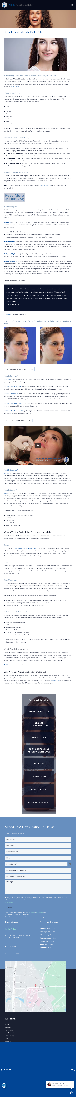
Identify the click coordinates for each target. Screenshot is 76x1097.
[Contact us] (72, 1069)
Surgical (8, 1027)
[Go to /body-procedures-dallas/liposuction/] (39, 776)
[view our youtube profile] (10, 1069)
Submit (10, 907)
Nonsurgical (9, 1030)
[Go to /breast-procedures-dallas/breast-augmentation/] (39, 724)
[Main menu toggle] (72, 5)
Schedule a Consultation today (18, 420)
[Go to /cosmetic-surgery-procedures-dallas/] (39, 802)
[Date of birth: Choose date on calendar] (70, 864)
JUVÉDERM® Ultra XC (11, 394)
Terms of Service (39, 912)
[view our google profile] (7, 1069)
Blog (6, 1039)
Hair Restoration (10, 1033)
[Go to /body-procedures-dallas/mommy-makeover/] (39, 711)
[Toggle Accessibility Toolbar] (4, 1085)
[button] (19, 369)
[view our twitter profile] (4, 1069)
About (7, 1024)
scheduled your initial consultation (24, 548)
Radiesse (7, 473)
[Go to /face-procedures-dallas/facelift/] (39, 763)
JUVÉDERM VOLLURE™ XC (13, 411)
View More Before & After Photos (19, 369)
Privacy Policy (9, 902)
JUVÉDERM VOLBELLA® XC (13, 403)
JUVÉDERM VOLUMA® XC (13, 386)
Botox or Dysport (45, 185)
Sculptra (6, 493)
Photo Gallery (9, 1036)
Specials (8, 1041)
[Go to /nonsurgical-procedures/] (39, 789)
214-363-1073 (14, 86)
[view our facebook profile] (1, 1069)
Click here (7, 314)
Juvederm (7, 379)
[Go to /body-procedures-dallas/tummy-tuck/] (39, 737)
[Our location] (74, 1069)
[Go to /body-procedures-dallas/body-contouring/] (39, 750)
